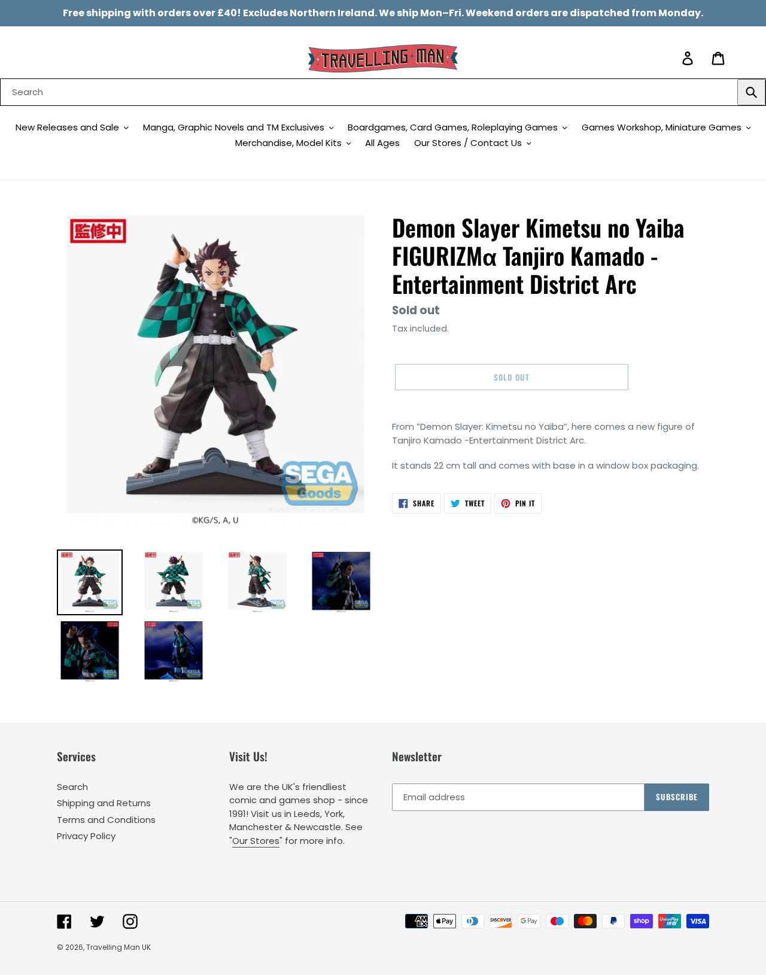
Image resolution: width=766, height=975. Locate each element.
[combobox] (383, 92)
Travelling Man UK (118, 947)
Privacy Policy (86, 836)
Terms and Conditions (106, 819)
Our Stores (255, 840)
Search (72, 786)
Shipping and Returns (104, 803)
